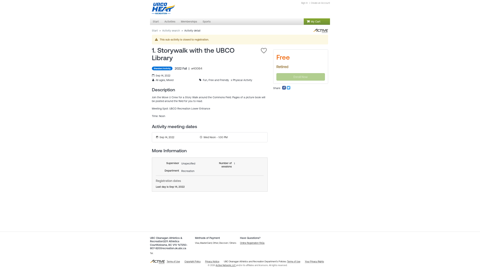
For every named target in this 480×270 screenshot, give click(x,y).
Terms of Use (293, 261)
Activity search (171, 30)
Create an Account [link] (320, 3)
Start (155, 30)
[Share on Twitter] (288, 88)
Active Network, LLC (226, 265)
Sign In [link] (304, 3)
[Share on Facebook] (284, 88)
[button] (264, 51)
